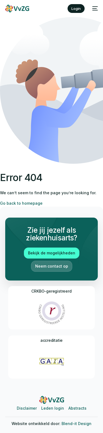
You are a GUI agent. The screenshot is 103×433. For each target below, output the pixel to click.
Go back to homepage (21, 203)
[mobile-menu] (94, 8)
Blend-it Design (76, 423)
